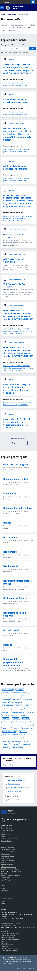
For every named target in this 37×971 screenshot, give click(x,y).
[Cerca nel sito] (33, 8)
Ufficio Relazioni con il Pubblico (10, 923)
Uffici (2, 832)
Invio (32, 48)
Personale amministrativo (9, 839)
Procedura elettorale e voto (9, 731)
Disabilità (5, 744)
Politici (3, 836)
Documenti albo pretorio (17, 123)
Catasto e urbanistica (7, 860)
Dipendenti (6, 718)
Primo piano (15, 695)
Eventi (3, 904)
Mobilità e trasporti (7, 865)
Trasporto (23, 715)
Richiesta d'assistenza (7, 937)
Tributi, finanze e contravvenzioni (11, 871)
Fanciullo (5, 721)
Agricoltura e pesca (7, 880)
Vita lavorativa (5, 854)
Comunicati (4, 891)
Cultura (16, 744)
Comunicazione (23, 731)
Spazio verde (5, 702)
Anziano (16, 708)
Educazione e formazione (8, 867)
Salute (29, 721)
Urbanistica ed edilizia (8, 689)
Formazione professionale (21, 692)
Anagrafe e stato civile (18, 712)
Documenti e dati (6, 841)
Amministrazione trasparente (10, 940)
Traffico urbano (6, 699)
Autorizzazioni (5, 877)
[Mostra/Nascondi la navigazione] (2, 7)
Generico (11, 60)
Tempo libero (25, 695)
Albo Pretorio (5, 942)
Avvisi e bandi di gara (17, 721)
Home (3, 14)
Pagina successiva (18, 443)
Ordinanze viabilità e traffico (9, 715)
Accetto (31, 968)
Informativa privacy (7, 944)
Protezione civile (6, 741)
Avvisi (3, 893)
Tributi (25, 708)
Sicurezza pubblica (17, 702)
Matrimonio (16, 699)
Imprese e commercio (7, 856)
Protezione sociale (27, 699)
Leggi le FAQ (5, 931)
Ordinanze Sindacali (17, 747)
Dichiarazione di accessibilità (9, 948)
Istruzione (5, 737)
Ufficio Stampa (17, 741)
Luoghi (3, 901)
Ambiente (25, 737)
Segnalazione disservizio (8, 935)
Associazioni (5, 712)
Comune (5, 747)
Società (18, 705)
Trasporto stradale (7, 705)
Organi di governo (6, 828)
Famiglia (5, 728)
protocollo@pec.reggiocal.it (27, 927)
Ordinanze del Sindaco (16, 306)
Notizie (3, 888)
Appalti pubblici (5, 858)
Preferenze (20, 968)
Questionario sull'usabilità (9, 950)
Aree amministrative (7, 830)
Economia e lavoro (7, 734)
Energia (29, 734)
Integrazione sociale (27, 728)
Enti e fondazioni (6, 834)
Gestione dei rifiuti (7, 692)
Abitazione (30, 712)
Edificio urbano (29, 724)
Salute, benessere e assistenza (10, 875)
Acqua (5, 708)
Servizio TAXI (27, 741)
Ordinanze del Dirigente (16, 230)
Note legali (4, 946)
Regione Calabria (7, 2)
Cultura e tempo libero (8, 852)
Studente (19, 689)
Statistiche (5, 695)
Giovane (15, 728)
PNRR (15, 737)
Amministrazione (12, 14)
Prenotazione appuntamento (9, 933)
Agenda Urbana (18, 734)
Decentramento (26, 744)
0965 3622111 (12, 925)
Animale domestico (17, 724)
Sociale (28, 705)
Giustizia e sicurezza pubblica (10, 869)
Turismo (15, 718)
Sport (5, 724)
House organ (25, 718)
